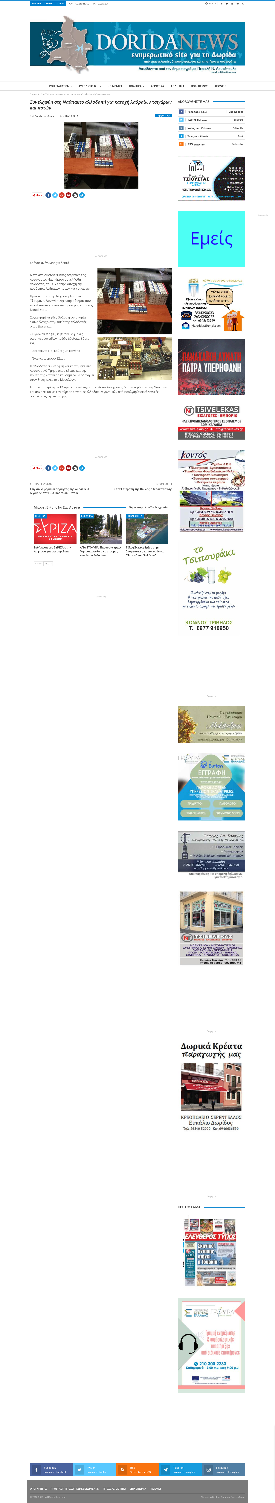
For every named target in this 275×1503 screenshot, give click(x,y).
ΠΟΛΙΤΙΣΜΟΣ (199, 86)
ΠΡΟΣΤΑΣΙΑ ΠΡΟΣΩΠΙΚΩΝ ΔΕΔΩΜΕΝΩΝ (75, 1488)
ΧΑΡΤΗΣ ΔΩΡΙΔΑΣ (79, 3)
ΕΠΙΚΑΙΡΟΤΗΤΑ (134, 516)
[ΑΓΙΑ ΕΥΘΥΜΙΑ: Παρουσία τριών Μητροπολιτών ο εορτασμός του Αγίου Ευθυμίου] (101, 529)
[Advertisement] (101, 227)
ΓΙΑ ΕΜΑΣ (155, 1488)
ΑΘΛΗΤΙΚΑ (177, 86)
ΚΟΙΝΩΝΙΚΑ (115, 86)
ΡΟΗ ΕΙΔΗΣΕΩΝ (59, 86)
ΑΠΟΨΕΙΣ (220, 86)
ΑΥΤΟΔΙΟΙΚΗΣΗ (88, 86)
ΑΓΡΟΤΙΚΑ (157, 86)
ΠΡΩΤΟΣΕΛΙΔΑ (100, 3)
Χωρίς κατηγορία (163, 116)
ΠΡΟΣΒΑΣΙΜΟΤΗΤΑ (114, 1488)
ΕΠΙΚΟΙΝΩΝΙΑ (138, 1488)
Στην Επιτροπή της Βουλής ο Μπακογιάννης (143, 489)
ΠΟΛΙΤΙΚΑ (135, 86)
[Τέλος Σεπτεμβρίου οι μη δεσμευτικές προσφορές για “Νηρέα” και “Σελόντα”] (147, 529)
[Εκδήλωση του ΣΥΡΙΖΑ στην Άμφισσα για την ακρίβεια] (55, 529)
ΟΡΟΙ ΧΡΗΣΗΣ (38, 1488)
